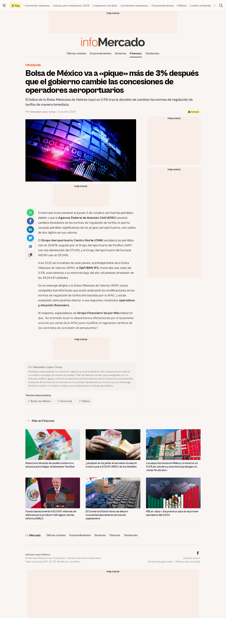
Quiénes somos (191, 558)
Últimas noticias (76, 53)
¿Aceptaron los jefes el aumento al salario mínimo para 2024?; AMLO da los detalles (111, 465)
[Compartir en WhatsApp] (30, 212)
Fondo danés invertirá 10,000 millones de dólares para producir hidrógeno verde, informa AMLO (50, 515)
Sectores (120, 53)
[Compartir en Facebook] (30, 221)
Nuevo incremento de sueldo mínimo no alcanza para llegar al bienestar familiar (50, 465)
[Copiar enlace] (30, 254)
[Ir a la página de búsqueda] (221, 5)
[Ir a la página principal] (113, 41)
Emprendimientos (100, 53)
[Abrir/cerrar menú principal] (4, 5)
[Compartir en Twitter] (30, 238)
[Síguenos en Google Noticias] (30, 246)
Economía (66, 401)
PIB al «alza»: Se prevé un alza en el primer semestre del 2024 (172, 513)
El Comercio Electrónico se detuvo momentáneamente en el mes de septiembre (107, 515)
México (86, 401)
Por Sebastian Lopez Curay (40, 111)
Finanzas (136, 53)
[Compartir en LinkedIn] (30, 229)
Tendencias (152, 53)
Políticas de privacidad (188, 561)
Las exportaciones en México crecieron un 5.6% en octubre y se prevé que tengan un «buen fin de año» (172, 467)
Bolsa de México (41, 401)
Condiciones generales (160, 561)
